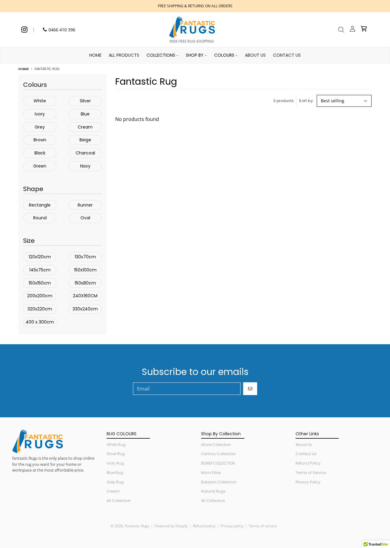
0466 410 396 (61, 30)
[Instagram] (24, 29)
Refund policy (204, 526)
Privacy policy (232, 526)
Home (23, 68)
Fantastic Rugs (137, 526)
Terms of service (263, 526)
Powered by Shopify (171, 526)
